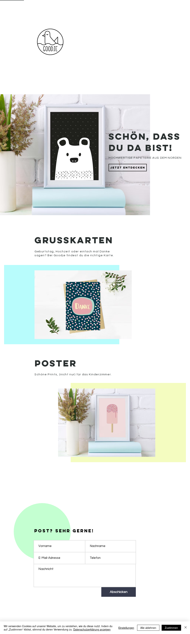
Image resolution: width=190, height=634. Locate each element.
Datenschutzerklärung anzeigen (92, 629)
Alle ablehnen (148, 628)
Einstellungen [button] (126, 628)
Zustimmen (171, 628)
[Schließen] (185, 627)
